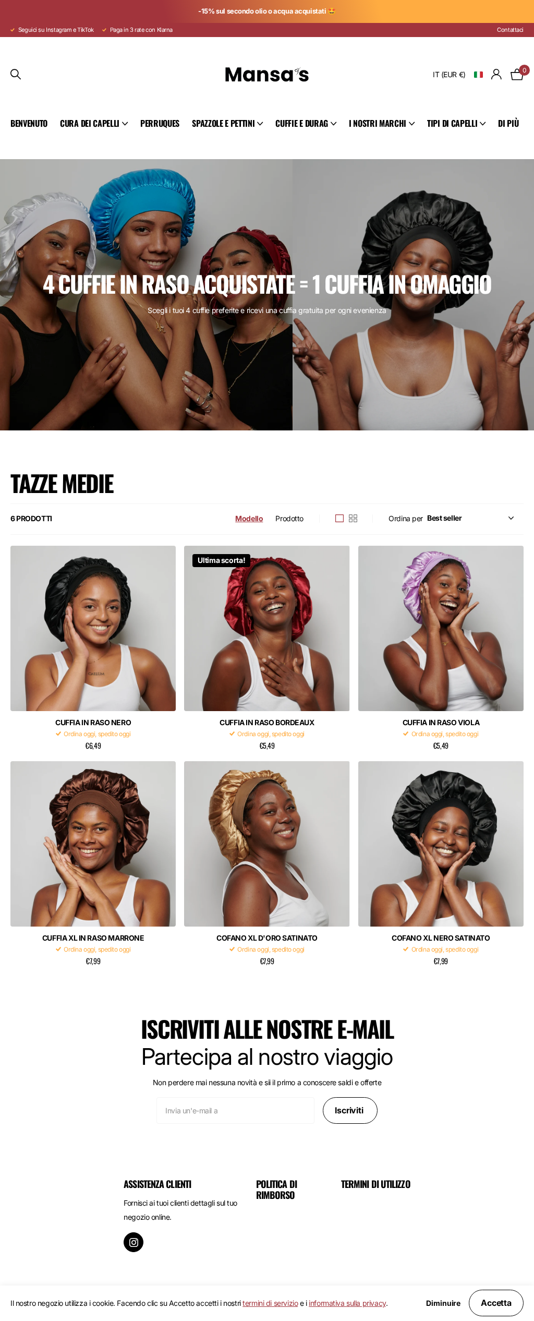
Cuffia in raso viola (441, 722)
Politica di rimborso (276, 1189)
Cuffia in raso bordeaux (267, 722)
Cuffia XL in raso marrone (93, 937)
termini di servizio (270, 1303)
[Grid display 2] (353, 518)
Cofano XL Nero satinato (441, 937)
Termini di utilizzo (375, 1184)
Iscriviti (350, 1110)
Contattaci (510, 29)
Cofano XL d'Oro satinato (267, 937)
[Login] (496, 74)
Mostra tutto (94, 124)
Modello (249, 518)
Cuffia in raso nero (93, 722)
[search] (15, 74)
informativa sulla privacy (347, 1303)
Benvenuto (28, 123)
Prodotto (289, 518)
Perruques (159, 123)
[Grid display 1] (339, 518)
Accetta (496, 1303)
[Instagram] (133, 1242)
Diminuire (443, 1303)
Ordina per (406, 518)
